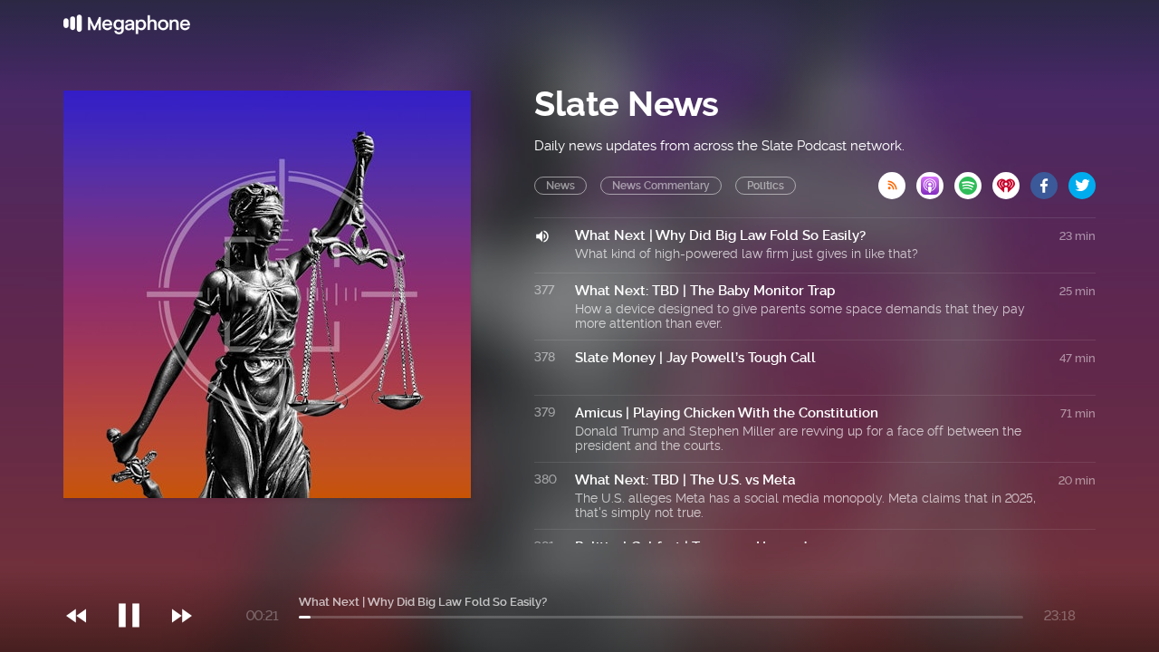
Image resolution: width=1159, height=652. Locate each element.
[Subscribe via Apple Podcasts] (935, 180)
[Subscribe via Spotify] (973, 180)
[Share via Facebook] (1049, 180)
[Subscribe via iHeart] (1011, 180)
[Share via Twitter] (1082, 180)
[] (138, 578)
